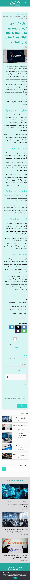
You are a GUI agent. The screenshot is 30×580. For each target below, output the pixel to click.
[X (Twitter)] (18, 327)
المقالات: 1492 (15, 347)
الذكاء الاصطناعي (21, 310)
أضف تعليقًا (22, 385)
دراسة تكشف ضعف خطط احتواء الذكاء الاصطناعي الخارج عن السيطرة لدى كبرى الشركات (17, 504)
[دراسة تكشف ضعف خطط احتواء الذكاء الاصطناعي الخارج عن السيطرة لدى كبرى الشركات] (15, 491)
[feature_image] (7, 419)
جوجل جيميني (22, 313)
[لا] (28, 575)
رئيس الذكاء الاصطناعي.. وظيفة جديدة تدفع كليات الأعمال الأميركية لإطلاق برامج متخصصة (16, 531)
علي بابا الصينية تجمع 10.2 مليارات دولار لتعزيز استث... (19, 426)
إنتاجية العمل (15, 306)
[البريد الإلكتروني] (18, 331)
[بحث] (25, 3)
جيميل (14, 313)
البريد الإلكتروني (21, 370)
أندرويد (23, 306)
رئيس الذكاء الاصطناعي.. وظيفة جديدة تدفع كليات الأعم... (20, 417)
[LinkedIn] (11, 327)
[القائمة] (3, 3)
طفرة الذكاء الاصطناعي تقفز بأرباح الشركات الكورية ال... (19, 454)
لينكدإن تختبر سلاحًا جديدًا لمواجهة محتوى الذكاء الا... (19, 446)
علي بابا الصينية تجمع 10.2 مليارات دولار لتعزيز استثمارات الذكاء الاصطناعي (16, 556)
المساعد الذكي (10, 310)
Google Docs (12, 303)
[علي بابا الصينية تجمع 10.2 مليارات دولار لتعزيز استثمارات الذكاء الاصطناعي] (15, 545)
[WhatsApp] (24, 331)
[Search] (4, 469)
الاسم (24, 365)
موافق (15, 577)
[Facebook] (24, 327)
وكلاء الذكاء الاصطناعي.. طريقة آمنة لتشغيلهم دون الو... (19, 434)
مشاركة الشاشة (21, 317)
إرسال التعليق (21, 406)
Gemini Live (22, 303)
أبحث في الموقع (24, 465)
